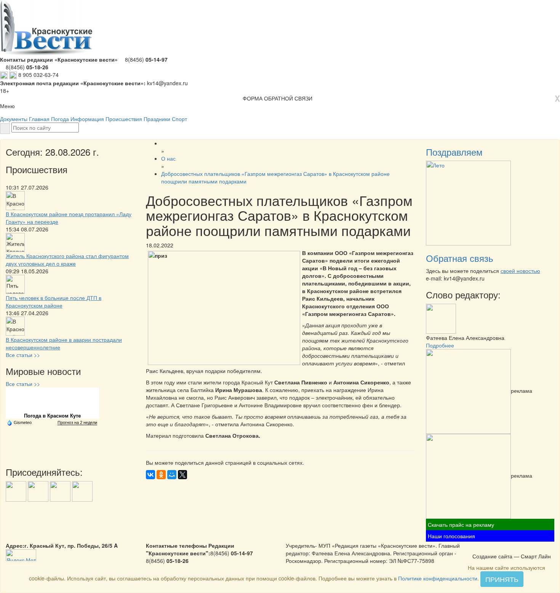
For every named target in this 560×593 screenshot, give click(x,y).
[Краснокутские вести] (476, 548)
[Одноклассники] (161, 474)
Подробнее (440, 345)
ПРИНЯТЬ (501, 579)
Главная (39, 119)
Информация (87, 119)
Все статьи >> (23, 355)
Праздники (157, 119)
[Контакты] (496, 548)
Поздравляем (454, 151)
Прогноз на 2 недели (77, 422)
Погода (60, 119)
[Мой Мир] (171, 474)
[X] (182, 474)
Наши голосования (451, 536)
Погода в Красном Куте (52, 416)
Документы (13, 119)
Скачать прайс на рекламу (461, 524)
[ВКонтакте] (150, 474)
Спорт (179, 119)
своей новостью (520, 270)
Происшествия (124, 119)
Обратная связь (459, 258)
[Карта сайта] (486, 548)
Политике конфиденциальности (437, 578)
